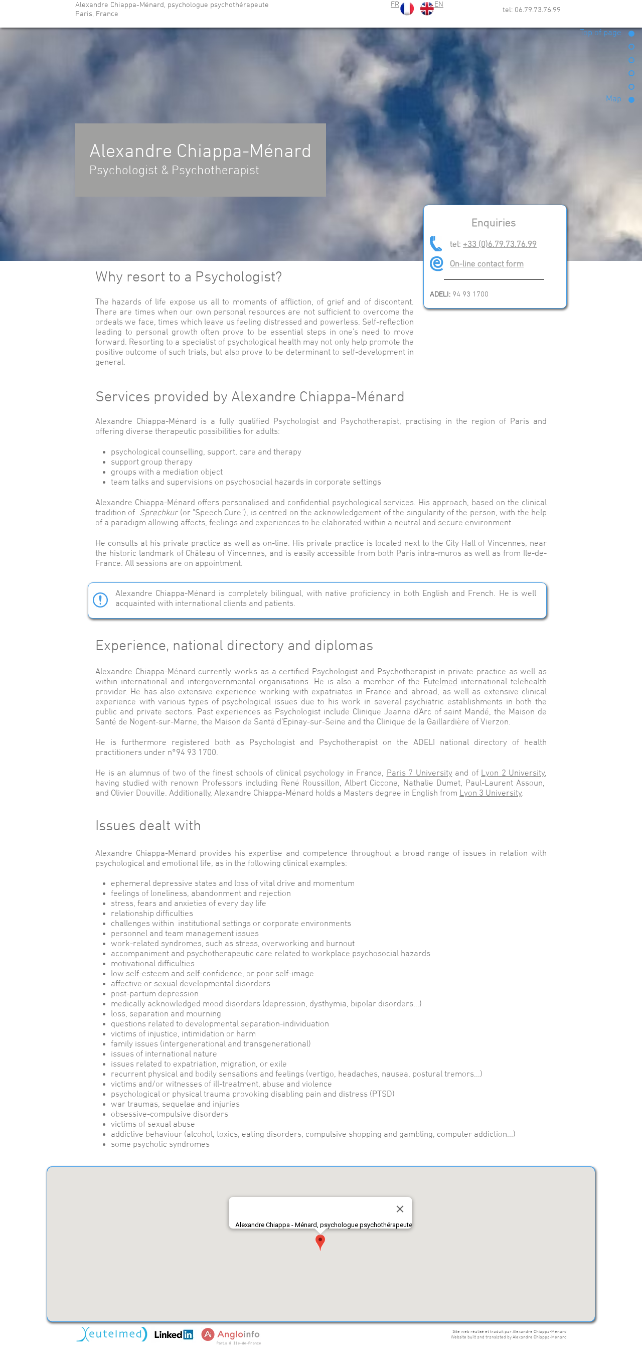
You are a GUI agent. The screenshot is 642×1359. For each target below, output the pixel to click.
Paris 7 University (419, 774)
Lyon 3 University (490, 794)
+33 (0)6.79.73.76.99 (500, 245)
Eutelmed (440, 682)
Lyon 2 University (513, 774)
